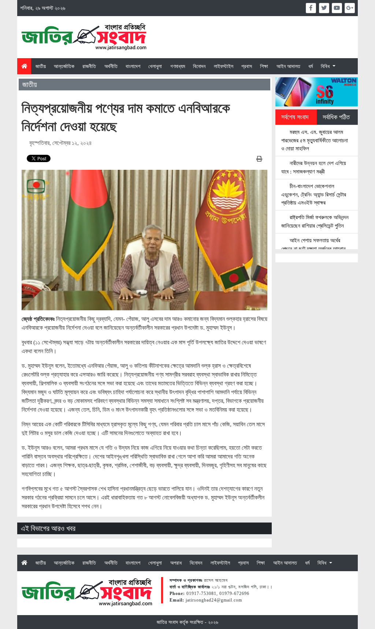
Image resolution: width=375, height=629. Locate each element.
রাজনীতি (89, 66)
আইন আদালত (288, 66)
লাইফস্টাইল (223, 66)
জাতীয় (41, 66)
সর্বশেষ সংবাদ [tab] (295, 117)
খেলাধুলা (155, 66)
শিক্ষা (264, 66)
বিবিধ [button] (326, 66)
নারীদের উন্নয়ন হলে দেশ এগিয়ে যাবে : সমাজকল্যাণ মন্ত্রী (313, 167)
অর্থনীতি (111, 66)
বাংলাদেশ (133, 66)
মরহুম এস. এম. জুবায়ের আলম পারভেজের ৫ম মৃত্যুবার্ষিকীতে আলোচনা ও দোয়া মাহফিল (314, 140)
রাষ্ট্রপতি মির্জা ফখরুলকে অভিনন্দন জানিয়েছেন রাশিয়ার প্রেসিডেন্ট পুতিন (315, 221)
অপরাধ (176, 563)
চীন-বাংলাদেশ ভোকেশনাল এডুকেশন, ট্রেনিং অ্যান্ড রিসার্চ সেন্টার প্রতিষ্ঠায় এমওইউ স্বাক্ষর (313, 194)
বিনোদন (199, 66)
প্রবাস (246, 66)
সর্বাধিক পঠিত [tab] (336, 117)
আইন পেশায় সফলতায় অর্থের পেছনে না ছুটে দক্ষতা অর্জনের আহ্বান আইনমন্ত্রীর (313, 248)
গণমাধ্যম (177, 66)
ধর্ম (310, 66)
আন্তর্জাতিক (64, 66)
